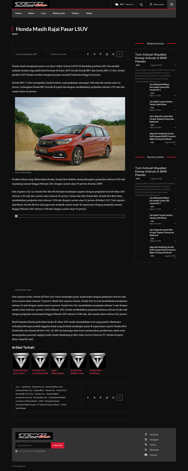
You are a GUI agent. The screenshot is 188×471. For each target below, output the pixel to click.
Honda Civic (61, 390)
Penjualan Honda (52, 401)
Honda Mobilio (52, 394)
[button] (141, 4)
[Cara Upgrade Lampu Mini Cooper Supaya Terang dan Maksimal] (141, 119)
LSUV (41, 401)
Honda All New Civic (54, 387)
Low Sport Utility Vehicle (26, 401)
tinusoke (145, 65)
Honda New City (40, 397)
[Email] (113, 54)
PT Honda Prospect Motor (48, 405)
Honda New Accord (24, 397)
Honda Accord (38, 387)
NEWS (15, 34)
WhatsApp (154, 450)
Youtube (153, 455)
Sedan (63, 405)
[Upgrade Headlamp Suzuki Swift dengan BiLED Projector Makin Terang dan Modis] (141, 136)
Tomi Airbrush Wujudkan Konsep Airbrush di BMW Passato (151, 58)
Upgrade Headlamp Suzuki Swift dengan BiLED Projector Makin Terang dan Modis (163, 136)
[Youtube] (145, 454)
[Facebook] (88, 54)
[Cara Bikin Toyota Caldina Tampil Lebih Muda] (141, 104)
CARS (152, 93)
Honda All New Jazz (24, 390)
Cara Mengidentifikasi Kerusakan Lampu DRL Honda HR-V (160, 87)
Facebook (154, 434)
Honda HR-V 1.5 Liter (25, 394)
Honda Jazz (40, 394)
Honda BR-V (39, 390)
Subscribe (57, 445)
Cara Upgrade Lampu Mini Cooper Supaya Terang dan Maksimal (162, 119)
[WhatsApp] (107, 54)
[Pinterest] (100, 54)
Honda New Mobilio (57, 397)
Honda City (50, 390)
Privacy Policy (40, 451)
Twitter (153, 445)
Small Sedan (21, 408)
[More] (119, 54)
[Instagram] (145, 439)
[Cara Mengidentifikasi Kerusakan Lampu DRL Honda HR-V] (141, 87)
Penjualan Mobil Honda (26, 405)
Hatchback (26, 387)
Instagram (154, 440)
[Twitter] (94, 54)
